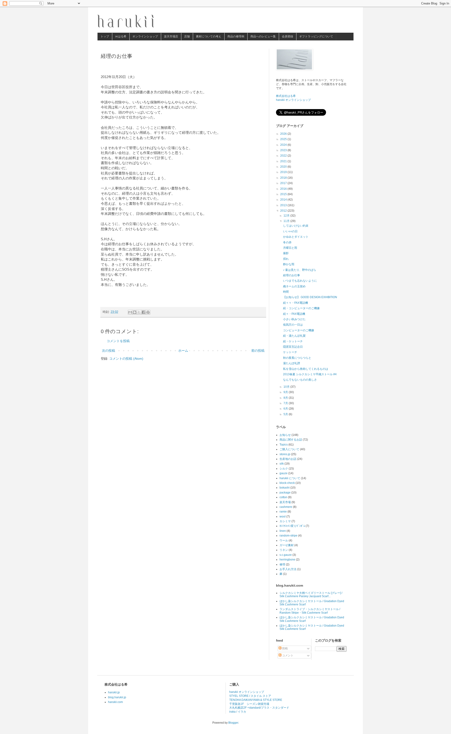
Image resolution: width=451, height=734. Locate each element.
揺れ (286, 258)
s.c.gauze (286, 554)
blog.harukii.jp (117, 697)
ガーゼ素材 (287, 545)
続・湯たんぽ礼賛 (294, 335)
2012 (284, 210)
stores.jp (285, 454)
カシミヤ (285, 521)
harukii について (290, 478)
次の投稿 (108, 350)
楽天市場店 (171, 36)
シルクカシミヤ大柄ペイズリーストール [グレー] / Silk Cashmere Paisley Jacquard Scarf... (311, 594)
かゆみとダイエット (295, 236)
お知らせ (285, 435)
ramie (283, 511)
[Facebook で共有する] (143, 312)
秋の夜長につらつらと (297, 357)
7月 (286, 403)
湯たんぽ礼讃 (291, 363)
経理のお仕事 (291, 275)
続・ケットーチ (293, 341)
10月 (287, 386)
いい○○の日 (290, 231)
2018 (284, 177)
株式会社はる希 (286, 96)
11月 (287, 221)
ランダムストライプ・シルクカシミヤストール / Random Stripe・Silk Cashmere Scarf (310, 611)
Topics (284, 444)
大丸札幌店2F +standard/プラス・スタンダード (259, 707)
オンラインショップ (145, 36)
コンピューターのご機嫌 (298, 330)
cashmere (286, 507)
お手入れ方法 (288, 569)
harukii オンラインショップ (293, 100)
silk (282, 463)
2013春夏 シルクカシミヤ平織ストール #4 (310, 374)
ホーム (183, 350)
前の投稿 (257, 350)
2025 (284, 139)
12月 (287, 215)
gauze (284, 473)
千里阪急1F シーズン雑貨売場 (249, 704)
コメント (287, 655)
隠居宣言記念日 (293, 346)
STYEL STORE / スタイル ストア (250, 696)
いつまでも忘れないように (300, 280)
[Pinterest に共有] (148, 312)
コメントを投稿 (118, 341)
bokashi (285, 487)
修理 (282, 564)
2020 (284, 166)
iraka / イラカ (237, 711)
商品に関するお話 (291, 439)
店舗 (187, 36)
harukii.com (115, 702)
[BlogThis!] (134, 312)
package (285, 492)
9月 (286, 392)
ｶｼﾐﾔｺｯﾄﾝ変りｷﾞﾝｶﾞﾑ (292, 526)
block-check (287, 483)
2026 (284, 133)
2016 (284, 188)
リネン (284, 550)
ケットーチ (290, 352)
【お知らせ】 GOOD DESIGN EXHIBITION (310, 297)
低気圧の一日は (293, 324)
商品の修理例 (235, 36)
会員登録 (287, 36)
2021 (284, 161)
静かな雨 (288, 264)
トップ (105, 36)
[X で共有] (139, 312)
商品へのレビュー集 (263, 36)
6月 (286, 408)
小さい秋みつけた (294, 319)
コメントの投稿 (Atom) (126, 358)
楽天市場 (285, 502)
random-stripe (288, 535)
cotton (283, 497)
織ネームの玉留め (294, 286)
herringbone (287, 559)
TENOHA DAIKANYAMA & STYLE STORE (255, 700)
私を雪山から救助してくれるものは (305, 369)
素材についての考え (208, 36)
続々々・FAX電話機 (295, 302)
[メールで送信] (130, 312)
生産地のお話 (288, 459)
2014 (284, 199)
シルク (284, 468)
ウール (284, 540)
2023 (284, 150)
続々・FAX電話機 (294, 314)
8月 (286, 397)
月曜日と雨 (290, 247)
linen (283, 531)
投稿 (284, 648)
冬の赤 (287, 242)
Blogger (233, 722)
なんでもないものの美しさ (300, 379)
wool (283, 516)
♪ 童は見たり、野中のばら (299, 270)
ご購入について (289, 449)
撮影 (286, 253)
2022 (284, 155)
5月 (286, 414)
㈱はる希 (120, 36)
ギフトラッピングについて (316, 36)
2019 (284, 172)
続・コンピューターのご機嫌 (301, 308)
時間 (286, 291)
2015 (284, 194)
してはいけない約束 (295, 225)
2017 (284, 183)
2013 (284, 205)
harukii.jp (114, 692)
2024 (284, 144)
